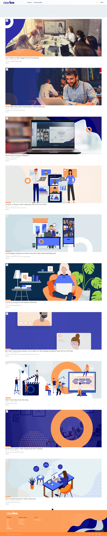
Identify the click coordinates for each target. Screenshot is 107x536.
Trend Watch (8, 104)
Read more (7, 111)
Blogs (6, 104)
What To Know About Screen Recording (16, 400)
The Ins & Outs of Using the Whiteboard (17, 156)
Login (101, 2)
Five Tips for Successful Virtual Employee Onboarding (21, 302)
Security (8, 525)
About (8, 519)
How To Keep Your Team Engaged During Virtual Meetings (22, 58)
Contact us (21, 521)
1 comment (12, 59)
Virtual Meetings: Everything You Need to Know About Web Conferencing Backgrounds (30, 253)
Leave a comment (13, 303)
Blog (7, 523)
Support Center (21, 519)
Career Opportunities (9, 528)
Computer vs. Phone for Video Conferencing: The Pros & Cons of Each (26, 204)
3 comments (12, 206)
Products (29, 2)
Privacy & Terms (22, 523)
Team (8, 521)
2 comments (12, 157)
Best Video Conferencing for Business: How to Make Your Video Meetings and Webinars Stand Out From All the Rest (39, 351)
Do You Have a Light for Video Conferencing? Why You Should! (23, 449)
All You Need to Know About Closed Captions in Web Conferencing (25, 107)
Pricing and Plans (38, 2)
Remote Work (8, 202)
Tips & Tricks (8, 153)
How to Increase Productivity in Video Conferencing (20, 499)
